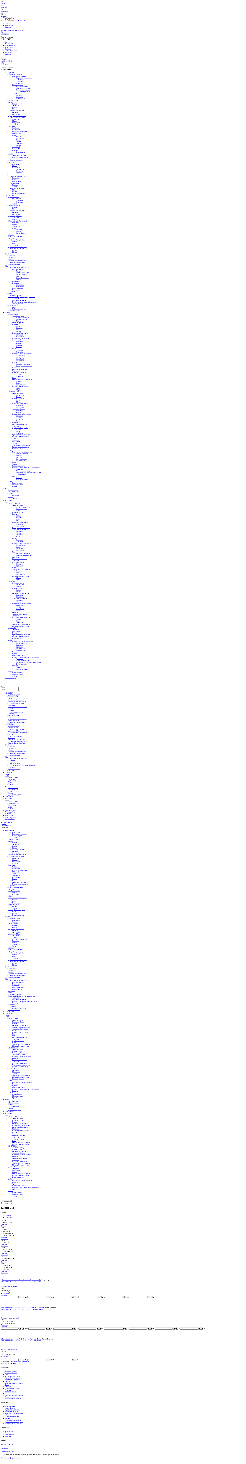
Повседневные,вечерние (20, 157)
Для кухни (15, 298)
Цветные (19, 173)
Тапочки (15, 186)
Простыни (15, 283)
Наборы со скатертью (19, 309)
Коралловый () (8, 1233)
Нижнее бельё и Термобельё (17, 221)
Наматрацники (17, 290)
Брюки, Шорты (13, 205)
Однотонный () (8, 1267)
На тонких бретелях (22, 86)
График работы (10, 52)
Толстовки (11, 162)
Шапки (14, 190)
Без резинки (20, 285)
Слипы (18, 142)
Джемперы (15, 119)
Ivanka (7, 312)
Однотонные (20, 169)
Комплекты (16, 198)
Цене (23, 1361)
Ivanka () (6, 1242)
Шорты (14, 109)
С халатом (19, 83)
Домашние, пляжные (19, 155)
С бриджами (20, 79)
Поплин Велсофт (21, 274)
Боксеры (19, 229)
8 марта (7, 774)
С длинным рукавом (23, 92)
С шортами (19, 81)
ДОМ (6, 266)
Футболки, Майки (14, 164)
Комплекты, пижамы (19, 76)
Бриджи (14, 107)
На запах (19, 95)
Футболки (15, 167)
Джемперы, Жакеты (15, 216)
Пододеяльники (17, 288)
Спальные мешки (14, 310)
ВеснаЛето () (7, 1249)
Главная (7, 23)
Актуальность (16, 1361)
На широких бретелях (23, 88)
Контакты (8, 27)
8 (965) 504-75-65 (20, 20)
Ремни (10, 497)
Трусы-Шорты (21, 233)
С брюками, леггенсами (24, 78)
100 (15, 1363)
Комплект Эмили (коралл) (9, 1349)
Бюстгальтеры (20, 152)
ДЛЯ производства (14, 498)
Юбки (10, 174)
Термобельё (16, 147)
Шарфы (14, 191)
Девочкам (11, 255)
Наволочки (16, 281)
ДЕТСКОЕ (8, 254)
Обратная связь (6, 1448)
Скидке (27, 1361)
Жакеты (14, 121)
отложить (4, 1295)
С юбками (15, 128)
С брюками (16, 129)
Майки (14, 166)
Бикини (18, 136)
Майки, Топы (16, 133)
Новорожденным (14, 264)
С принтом (19, 171)
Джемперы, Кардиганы (16, 117)
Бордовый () (7, 1231)
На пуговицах (20, 98)
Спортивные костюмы (15, 160)
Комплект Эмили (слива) (9, 1287)
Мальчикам (12, 257)
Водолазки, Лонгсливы (16, 110)
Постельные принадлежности (18, 267)
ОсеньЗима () (7, 1251)
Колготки (15, 178)
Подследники (16, 181)
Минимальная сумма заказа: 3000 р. (12, 30)
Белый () (6, 1229)
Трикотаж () (7, 1222)
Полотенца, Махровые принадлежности (21, 297)
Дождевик (15, 495)
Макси (18, 140)
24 (11, 1363)
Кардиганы (16, 123)
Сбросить (4, 1224)
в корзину (5, 1293)
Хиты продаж (9, 796)
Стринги (19, 143)
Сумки (14, 486)
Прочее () (6, 1269)
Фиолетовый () (8, 1235)
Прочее (10, 481)
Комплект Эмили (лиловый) (10, 1318)
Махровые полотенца (19, 300)
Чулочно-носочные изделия (17, 176)
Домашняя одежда (14, 74)
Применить (4, 1226)
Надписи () (7, 1265)
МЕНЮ (4, 59)
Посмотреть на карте (7, 1451)
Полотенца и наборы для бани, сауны (24, 302)
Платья (10, 154)
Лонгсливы (16, 114)
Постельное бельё (18, 269)
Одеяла (10, 293)
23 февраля (8, 772)
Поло (14, 243)
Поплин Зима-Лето (22, 273)
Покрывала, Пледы (14, 295)
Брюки (10, 102)
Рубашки (11, 235)
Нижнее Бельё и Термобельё (17, 131)
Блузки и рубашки (14, 100)
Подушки (11, 291)
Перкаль (19, 279)
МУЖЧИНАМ (9, 195)
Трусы (14, 135)
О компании (9, 25)
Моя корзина (5, 34)
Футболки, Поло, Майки (16, 240)
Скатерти (11, 305)
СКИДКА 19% (9, 770)
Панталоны (16, 148)
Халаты (14, 93)
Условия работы (10, 45)
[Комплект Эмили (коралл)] (21, 1341)
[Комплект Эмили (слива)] (21, 1281)
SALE (7, 502)
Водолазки (15, 112)
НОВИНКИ (8, 500)
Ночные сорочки (17, 85)
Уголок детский (17, 304)
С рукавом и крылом (23, 90)
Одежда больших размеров (17, 116)
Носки (14, 179)
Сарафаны (11, 159)
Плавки (18, 231)
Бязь (17, 276)
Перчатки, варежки (18, 193)
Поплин (18, 271)
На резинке (20, 286)
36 (13, 1363)
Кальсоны (15, 223)
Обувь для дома (13, 183)
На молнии (19, 97)
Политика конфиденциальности (11, 1458)
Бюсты (14, 150)
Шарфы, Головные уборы (16, 188)
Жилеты (15, 124)
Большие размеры (10, 678)
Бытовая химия (17, 483)
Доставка (8, 49)
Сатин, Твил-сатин (22, 278)
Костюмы (11, 126)
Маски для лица (17, 485)
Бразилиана (20, 138)
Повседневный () (9, 1258)
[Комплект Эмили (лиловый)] (22, 1309)
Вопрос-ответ (9, 47)
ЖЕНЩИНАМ (9, 73)
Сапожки (15, 185)
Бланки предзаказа (11, 50)
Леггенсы (15, 105)
